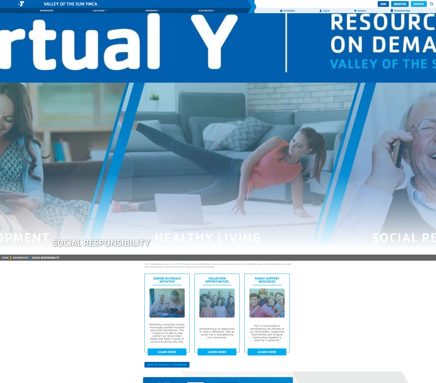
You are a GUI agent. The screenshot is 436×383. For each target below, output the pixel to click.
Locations (98, 10)
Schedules (289, 10)
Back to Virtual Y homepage (167, 364)
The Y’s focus (184, 264)
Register (400, 4)
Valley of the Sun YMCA (70, 4)
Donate (419, 4)
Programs (151, 10)
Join (383, 4)
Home (5, 257)
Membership (46, 10)
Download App (402, 10)
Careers (362, 10)
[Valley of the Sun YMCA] (21, 3)
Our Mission (206, 10)
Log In (326, 10)
